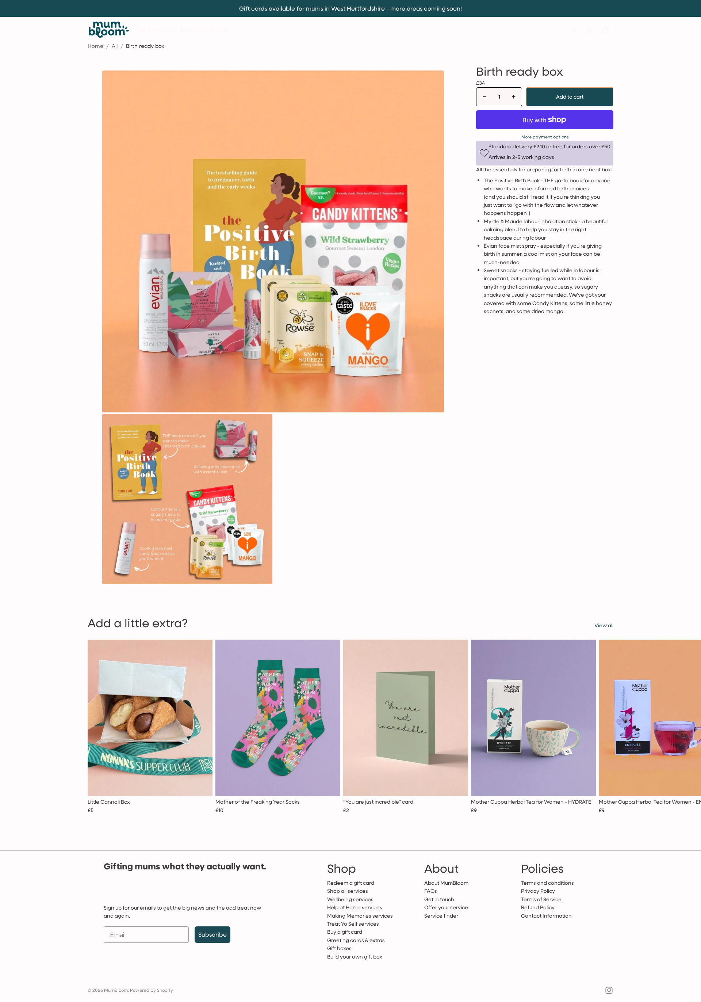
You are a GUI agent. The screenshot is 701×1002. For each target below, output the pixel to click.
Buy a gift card (344, 931)
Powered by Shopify (151, 990)
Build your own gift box (354, 956)
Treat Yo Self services (353, 923)
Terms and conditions (547, 882)
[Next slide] (605, 730)
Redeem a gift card (350, 882)
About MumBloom (446, 882)
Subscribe (212, 934)
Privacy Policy (538, 890)
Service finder (441, 915)
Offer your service (446, 907)
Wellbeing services (350, 899)
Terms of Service (541, 899)
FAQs (430, 890)
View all (603, 625)
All (115, 45)
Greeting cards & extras (356, 940)
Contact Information (546, 915)
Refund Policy (538, 907)
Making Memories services (360, 915)
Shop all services (347, 890)
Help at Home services (354, 907)
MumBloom (116, 990)
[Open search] (574, 30)
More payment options (544, 137)
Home (95, 45)
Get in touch (439, 899)
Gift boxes (339, 948)
